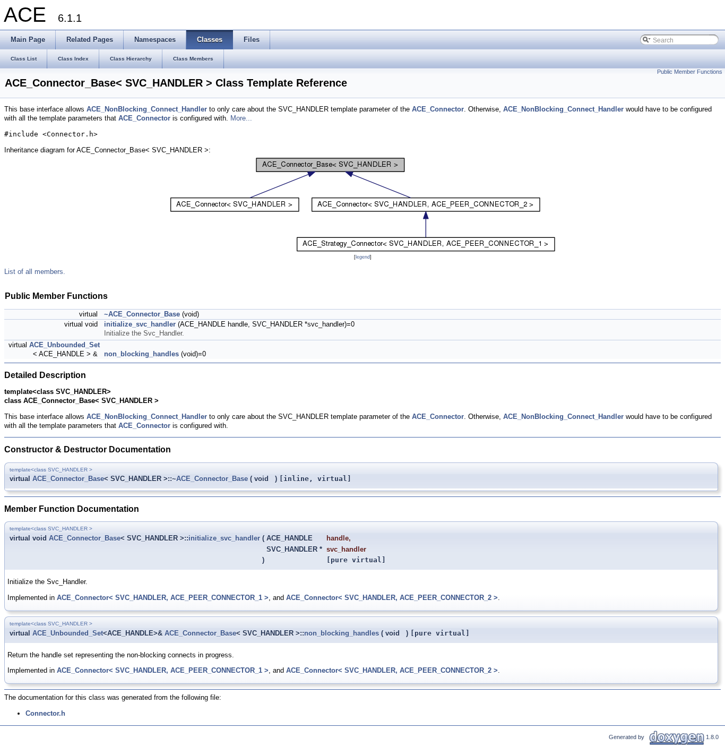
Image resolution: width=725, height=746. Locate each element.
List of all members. (34, 272)
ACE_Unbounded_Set (64, 345)
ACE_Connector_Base (68, 479)
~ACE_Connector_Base (142, 314)
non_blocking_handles (141, 354)
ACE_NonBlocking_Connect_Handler (147, 109)
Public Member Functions (689, 71)
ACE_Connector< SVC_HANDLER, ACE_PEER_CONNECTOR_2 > (392, 598)
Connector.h (45, 713)
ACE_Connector (438, 109)
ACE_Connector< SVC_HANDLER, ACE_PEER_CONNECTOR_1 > (163, 598)
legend (363, 257)
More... (241, 118)
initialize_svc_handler (140, 324)
